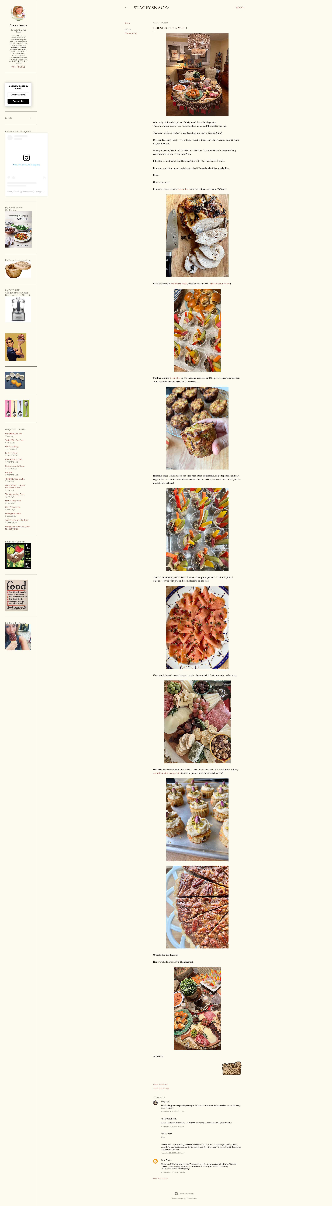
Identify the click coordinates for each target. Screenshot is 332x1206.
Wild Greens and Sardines (16, 520)
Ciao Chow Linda (12, 507)
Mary (163, 1101)
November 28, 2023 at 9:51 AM (172, 1126)
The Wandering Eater (15, 494)
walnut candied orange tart (167, 773)
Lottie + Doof (11, 453)
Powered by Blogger (186, 1194)
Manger (8, 472)
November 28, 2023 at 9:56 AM (172, 1153)
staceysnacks (27, 192)
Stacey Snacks (152, 8)
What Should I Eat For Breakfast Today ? (15, 486)
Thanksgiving (131, 33)
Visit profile (18, 67)
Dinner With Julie (13, 501)
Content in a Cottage (14, 466)
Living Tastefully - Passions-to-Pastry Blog (17, 527)
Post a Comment (160, 1178)
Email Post (163, 1084)
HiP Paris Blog (11, 446)
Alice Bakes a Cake (13, 459)
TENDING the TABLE (15, 479)
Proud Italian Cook (13, 434)
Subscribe (18, 101)
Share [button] (127, 23)
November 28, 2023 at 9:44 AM (172, 1111)
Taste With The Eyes (14, 440)
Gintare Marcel (191, 1199)
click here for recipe (220, 283)
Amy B (164, 1160)
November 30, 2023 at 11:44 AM (173, 1172)
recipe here (184, 189)
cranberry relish (179, 283)
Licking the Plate (13, 513)
